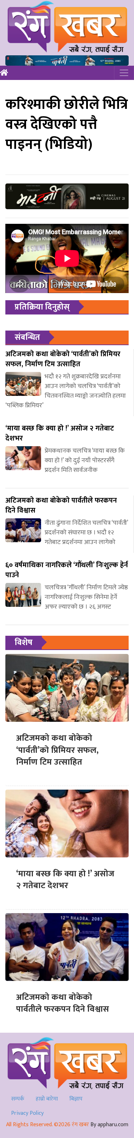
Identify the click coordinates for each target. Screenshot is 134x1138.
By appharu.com (109, 1124)
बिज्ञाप (76, 1099)
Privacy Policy (27, 1113)
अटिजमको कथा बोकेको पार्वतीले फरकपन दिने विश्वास (62, 1003)
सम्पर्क (17, 1099)
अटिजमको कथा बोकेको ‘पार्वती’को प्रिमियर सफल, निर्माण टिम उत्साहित (57, 750)
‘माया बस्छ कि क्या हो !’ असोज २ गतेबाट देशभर (65, 880)
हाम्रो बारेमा (47, 1099)
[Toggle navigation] (124, 73)
